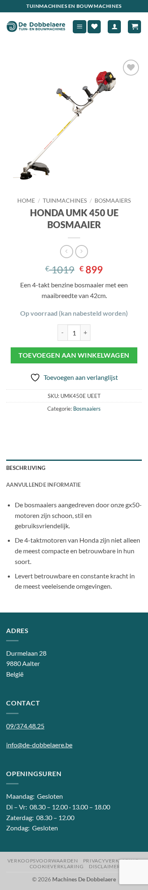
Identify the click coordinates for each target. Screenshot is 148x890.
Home (26, 200)
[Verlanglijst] (94, 27)
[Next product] (66, 251)
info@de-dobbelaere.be (39, 745)
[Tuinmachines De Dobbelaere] (36, 26)
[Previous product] (81, 251)
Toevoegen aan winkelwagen (74, 355)
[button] (79, 27)
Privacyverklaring (111, 861)
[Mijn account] (114, 27)
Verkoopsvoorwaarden (42, 861)
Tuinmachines (65, 200)
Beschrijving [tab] (25, 468)
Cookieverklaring (57, 866)
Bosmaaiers (113, 200)
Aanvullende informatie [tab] (43, 484)
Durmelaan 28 (26, 653)
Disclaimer (104, 866)
